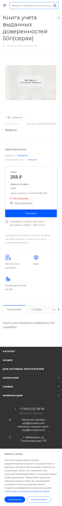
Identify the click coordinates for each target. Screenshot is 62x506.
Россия (32, 159)
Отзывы (37, 309)
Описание (14, 309)
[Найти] (54, 5)
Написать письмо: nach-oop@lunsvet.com (33, 428)
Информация (13, 395)
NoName (11, 130)
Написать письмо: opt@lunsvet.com (33, 421)
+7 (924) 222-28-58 (31, 409)
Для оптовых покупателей (23, 369)
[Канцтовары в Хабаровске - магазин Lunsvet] (31, 83)
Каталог (9, 351)
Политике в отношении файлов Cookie (26, 491)
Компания (11, 377)
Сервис (8, 386)
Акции (8, 360)
